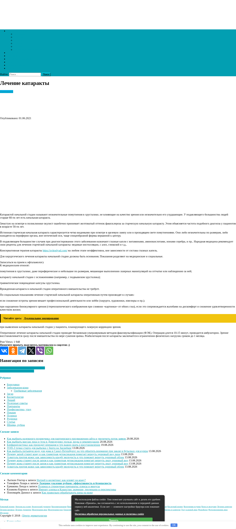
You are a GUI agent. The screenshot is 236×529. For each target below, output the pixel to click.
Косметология (15, 52)
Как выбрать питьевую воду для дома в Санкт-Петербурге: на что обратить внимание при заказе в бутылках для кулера (77, 451)
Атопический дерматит (41, 507)
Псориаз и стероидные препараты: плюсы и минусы (69, 486)
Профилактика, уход (19, 58)
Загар (10, 62)
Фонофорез (203, 510)
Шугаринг (4, 513)
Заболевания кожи (18, 30)
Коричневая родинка (192, 507)
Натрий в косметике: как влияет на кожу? (61, 480)
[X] (31, 351)
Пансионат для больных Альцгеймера (22, 367)
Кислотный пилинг (175, 507)
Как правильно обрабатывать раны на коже (67, 492)
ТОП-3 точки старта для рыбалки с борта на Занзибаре (39, 448)
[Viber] (40, 351)
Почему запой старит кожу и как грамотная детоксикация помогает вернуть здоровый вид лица (63, 454)
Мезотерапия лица (39, 510)
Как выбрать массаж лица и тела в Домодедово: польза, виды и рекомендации (53, 441)
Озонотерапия (69, 510)
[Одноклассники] (13, 351)
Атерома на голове (23, 507)
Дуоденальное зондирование (17, 371)
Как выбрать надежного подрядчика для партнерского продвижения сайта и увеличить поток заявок (66, 438)
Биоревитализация (59, 507)
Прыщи (18, 43)
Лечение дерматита (23, 510)
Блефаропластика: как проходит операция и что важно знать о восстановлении (53, 444)
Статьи (11, 68)
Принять (114, 520)
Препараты (13, 55)
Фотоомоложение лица (218, 510)
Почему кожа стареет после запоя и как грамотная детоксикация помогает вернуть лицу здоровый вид (67, 460)
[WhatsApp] (49, 351)
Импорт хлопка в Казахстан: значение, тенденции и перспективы (77, 489)
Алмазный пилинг (7, 507)
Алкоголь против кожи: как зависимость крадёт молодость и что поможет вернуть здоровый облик (65, 457)
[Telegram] (22, 351)
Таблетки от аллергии (172, 510)
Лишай (18, 46)
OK (174, 525)
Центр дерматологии (34, 515)
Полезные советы (17, 403)
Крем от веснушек (208, 507)
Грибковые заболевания (28, 49)
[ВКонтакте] (4, 351)
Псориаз (19, 40)
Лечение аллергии (224, 507)
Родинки (19, 37)
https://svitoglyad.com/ (55, 250)
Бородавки (20, 34)
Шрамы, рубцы (16, 65)
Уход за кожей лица (189, 510)
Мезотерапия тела (55, 510)
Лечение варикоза (7, 510)
